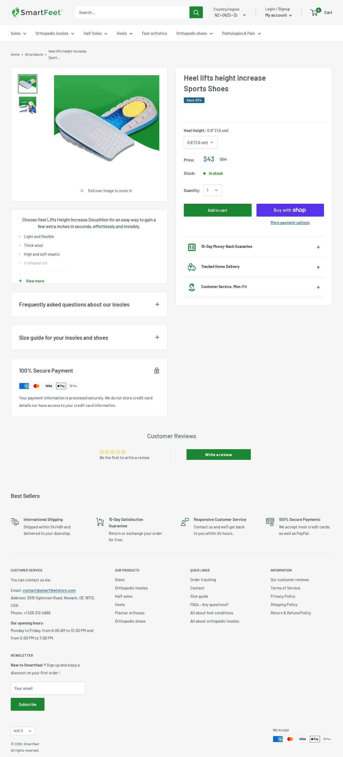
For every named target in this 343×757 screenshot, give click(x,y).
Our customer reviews (290, 579)
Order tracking (203, 579)
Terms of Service (285, 587)
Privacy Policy (283, 596)
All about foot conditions (211, 612)
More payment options (290, 222)
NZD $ (18, 731)
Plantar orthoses (129, 612)
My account (276, 14)
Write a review (218, 454)
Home (15, 54)
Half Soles (93, 33)
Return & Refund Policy (291, 612)
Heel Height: (206, 130)
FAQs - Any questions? (209, 604)
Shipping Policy (284, 604)
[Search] (196, 12)
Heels (122, 33)
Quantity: (192, 190)
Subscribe (27, 704)
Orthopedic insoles (52, 33)
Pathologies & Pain (238, 33)
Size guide (199, 596)
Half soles (123, 596)
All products (34, 54)
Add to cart (218, 210)
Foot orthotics (154, 33)
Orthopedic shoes (191, 33)
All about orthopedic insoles (214, 621)
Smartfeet (31, 744)
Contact (197, 587)
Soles (15, 33)
